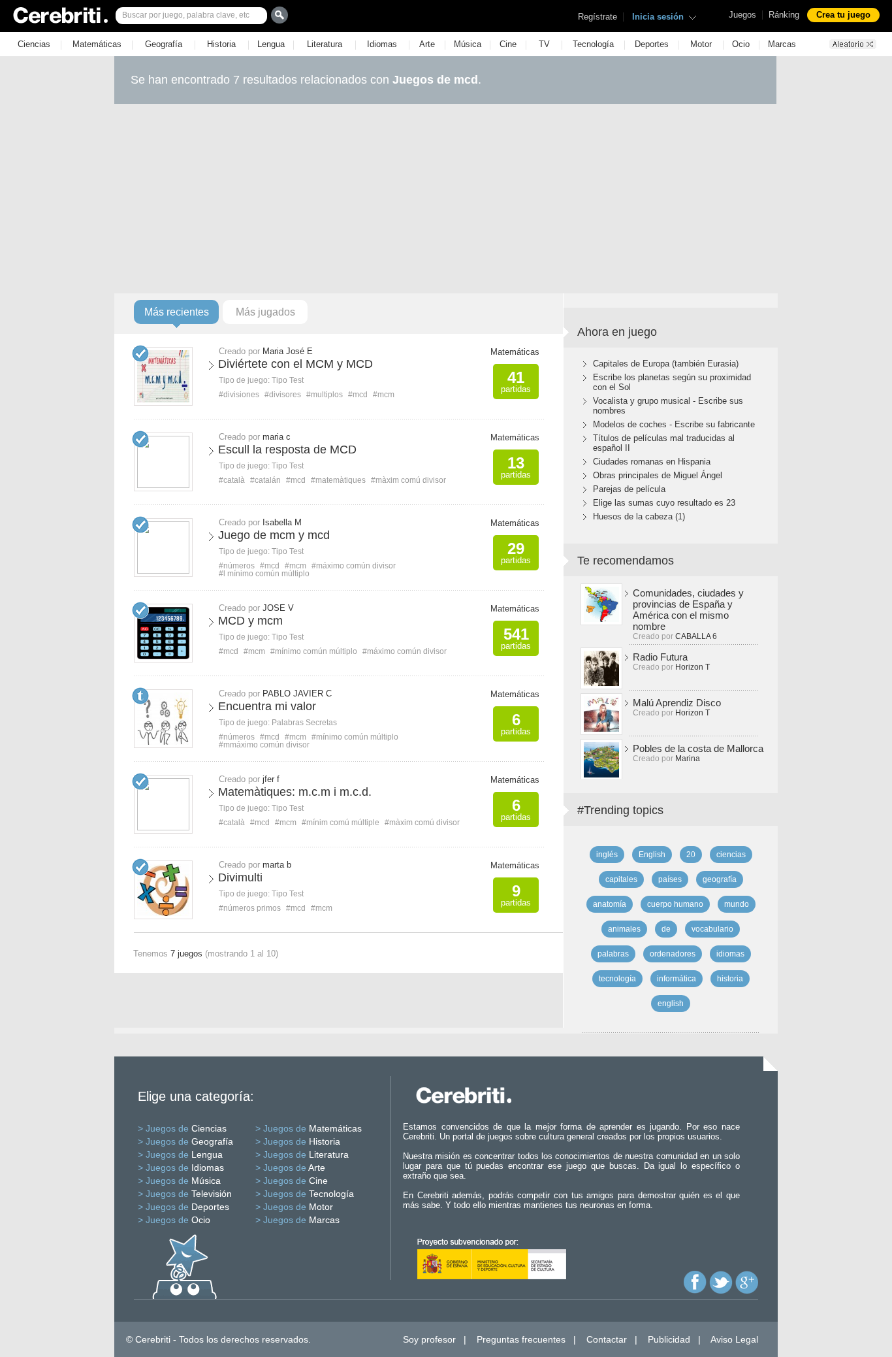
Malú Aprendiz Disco (677, 702)
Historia (221, 44)
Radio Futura (660, 656)
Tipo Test (288, 380)
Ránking (784, 15)
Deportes (652, 44)
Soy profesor (429, 1339)
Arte (427, 44)
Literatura (324, 44)
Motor (701, 44)
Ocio (741, 44)
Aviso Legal (734, 1339)
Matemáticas (96, 44)
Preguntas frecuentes (521, 1339)
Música (467, 44)
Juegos (742, 15)
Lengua (271, 44)
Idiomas (382, 44)
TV (544, 44)
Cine (508, 44)
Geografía (163, 44)
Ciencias (34, 44)
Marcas (782, 44)
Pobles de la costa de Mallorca (698, 748)
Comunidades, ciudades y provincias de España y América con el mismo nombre (688, 609)
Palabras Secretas (304, 722)
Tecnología (593, 44)
